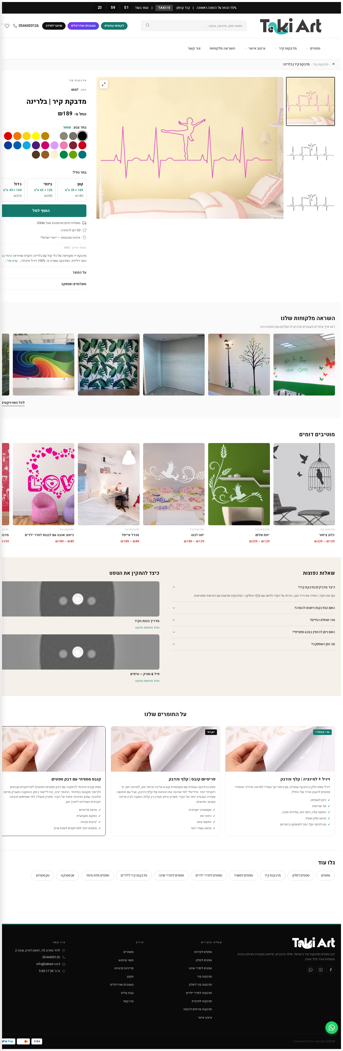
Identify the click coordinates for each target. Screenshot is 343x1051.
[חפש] (147, 26)
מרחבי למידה (54, 25)
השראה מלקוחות (222, 48)
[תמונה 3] (310, 202)
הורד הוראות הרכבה (147, 627)
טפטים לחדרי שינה (171, 875)
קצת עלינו (127, 993)
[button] (304, 364)
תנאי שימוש (126, 960)
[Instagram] (320, 970)
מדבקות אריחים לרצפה (197, 1009)
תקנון (130, 976)
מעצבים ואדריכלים (83, 25)
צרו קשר (128, 1001)
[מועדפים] (7, 25)
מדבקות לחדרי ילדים (199, 993)
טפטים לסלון (301, 875)
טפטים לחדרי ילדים (209, 875)
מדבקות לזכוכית (202, 1001)
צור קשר (194, 48)
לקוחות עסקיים (114, 25)
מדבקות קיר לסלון (200, 984)
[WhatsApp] (310, 970)
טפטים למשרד (243, 875)
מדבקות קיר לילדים (134, 875)
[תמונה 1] (310, 101)
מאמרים (129, 952)
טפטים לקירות (203, 952)
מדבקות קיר (287, 48)
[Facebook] (330, 970)
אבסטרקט (67, 875)
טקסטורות (42, 875)
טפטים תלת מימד (97, 875)
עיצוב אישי (256, 48)
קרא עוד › (11, 260)
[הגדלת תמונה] (103, 84)
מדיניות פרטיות (124, 968)
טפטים (314, 48)
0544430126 (29, 25)
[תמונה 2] (310, 152)
